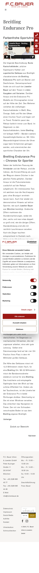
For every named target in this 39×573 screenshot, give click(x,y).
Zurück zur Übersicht (19, 426)
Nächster (32, 436)
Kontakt (6, 522)
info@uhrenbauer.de (11, 496)
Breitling (29, 130)
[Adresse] (36, 46)
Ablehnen (19, 329)
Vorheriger (7, 419)
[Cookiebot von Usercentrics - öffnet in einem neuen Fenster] (28, 242)
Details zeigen (26, 310)
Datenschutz (8, 508)
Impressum (7, 512)
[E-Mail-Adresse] (36, 40)
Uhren (29, 113)
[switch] (33, 287)
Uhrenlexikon (8, 527)
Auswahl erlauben (19, 323)
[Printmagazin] (36, 51)
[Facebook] (22, 521)
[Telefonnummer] (36, 35)
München (11, 209)
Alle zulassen (20, 316)
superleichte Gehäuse (12, 73)
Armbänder (8, 168)
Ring (9, 175)
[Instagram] (27, 521)
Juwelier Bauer (26, 205)
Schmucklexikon (9, 530)
